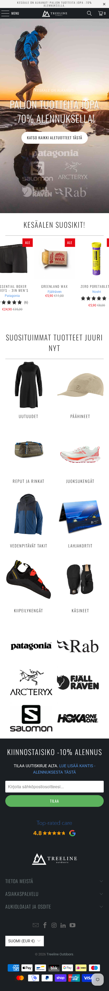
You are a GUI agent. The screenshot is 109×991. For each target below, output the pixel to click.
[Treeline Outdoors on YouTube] (73, 926)
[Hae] (89, 13)
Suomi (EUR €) (21, 941)
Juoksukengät (80, 455)
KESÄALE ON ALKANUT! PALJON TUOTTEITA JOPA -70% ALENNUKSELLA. (54, 4)
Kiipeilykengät (28, 584)
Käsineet (80, 584)
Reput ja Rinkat (28, 455)
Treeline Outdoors (60, 954)
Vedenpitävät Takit (28, 519)
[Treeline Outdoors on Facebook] (45, 926)
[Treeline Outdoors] (54, 13)
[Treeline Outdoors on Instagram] (54, 926)
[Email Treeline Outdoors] (36, 926)
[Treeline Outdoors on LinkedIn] (63, 926)
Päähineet (80, 390)
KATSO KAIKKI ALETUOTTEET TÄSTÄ (54, 137)
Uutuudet (28, 390)
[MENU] (2, 13)
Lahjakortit (80, 519)
